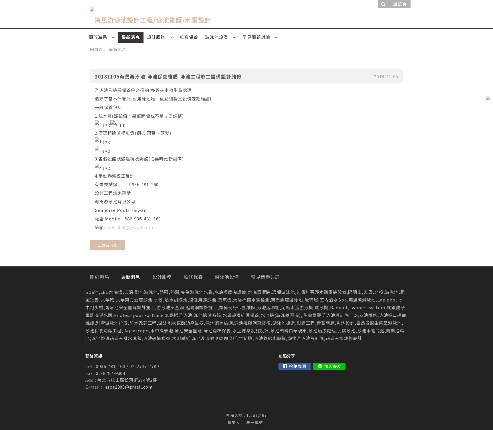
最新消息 (117, 49)
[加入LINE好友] (329, 366)
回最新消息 (108, 245)
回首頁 (96, 49)
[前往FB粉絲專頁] (294, 366)
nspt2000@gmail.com (129, 227)
